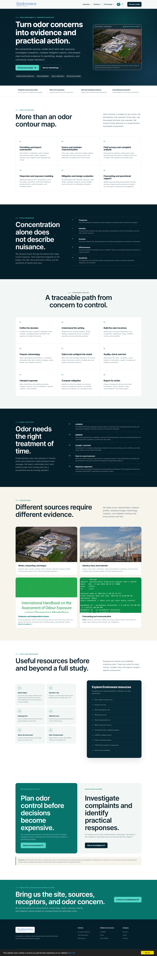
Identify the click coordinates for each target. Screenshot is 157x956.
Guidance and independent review (33, 616)
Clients (125, 935)
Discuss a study (134, 4)
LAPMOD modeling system (103, 735)
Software (96, 4)
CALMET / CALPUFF (83, 445)
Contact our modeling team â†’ (127, 899)
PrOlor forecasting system (103, 740)
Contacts (125, 938)
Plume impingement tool (102, 710)
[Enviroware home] (26, 4)
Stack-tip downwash (25, 735)
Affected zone (54, 716)
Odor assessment (83, 935)
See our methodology (51, 68)
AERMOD (79, 435)
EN (118, 4)
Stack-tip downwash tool (102, 720)
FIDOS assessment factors (103, 725)
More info (71, 952)
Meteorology (81, 938)
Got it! (147, 952)
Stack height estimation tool (103, 700)
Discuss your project (27, 68)
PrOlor (84, 620)
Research (125, 932)
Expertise (86, 4)
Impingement (23, 716)
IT (122, 4)
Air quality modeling (84, 932)
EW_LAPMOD (104, 938)
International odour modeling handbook (107, 730)
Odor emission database (102, 750)
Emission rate (54, 693)
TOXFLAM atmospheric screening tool (107, 745)
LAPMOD (79, 424)
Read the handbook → (25, 624)
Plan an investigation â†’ (96, 845)
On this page (108, 4)
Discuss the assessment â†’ (33, 845)
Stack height (22, 693)
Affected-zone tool (100, 715)
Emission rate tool (100, 705)
